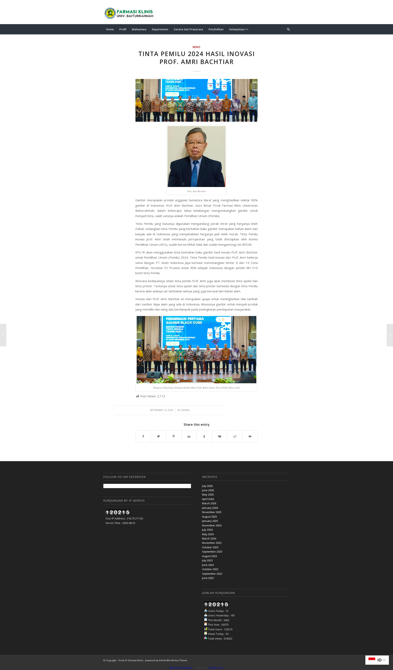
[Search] (287, 29)
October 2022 (210, 569)
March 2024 (209, 538)
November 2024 (211, 525)
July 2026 (207, 486)
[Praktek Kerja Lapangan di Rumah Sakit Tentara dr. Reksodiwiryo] (3, 335)
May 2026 (208, 494)
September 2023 (212, 551)
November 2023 (211, 543)
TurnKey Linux (215, 667)
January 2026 (210, 508)
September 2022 (212, 573)
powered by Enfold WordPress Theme (166, 660)
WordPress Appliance (181, 667)
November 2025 (211, 512)
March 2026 (209, 503)
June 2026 (208, 490)
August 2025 (209, 516)
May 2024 (208, 534)
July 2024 (207, 529)
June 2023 (208, 565)
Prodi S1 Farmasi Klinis (131, 660)
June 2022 (208, 578)
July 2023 (207, 560)
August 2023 (209, 556)
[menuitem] (109, 29)
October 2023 (210, 547)
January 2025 (210, 521)
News (196, 47)
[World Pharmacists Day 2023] (390, 335)
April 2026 (208, 499)
